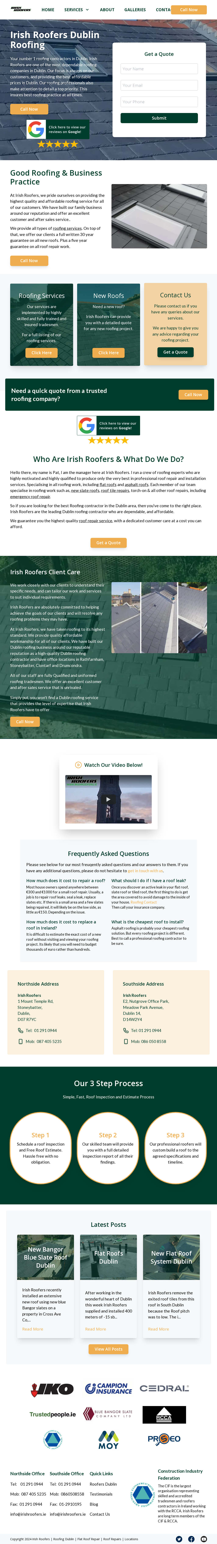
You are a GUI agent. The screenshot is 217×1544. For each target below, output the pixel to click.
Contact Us (100, 1514)
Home (48, 9)
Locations (131, 1539)
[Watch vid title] (108, 799)
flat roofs (108, 484)
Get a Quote (175, 353)
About (107, 9)
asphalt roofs (137, 484)
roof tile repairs (115, 490)
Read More (32, 1329)
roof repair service (95, 520)
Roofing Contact (144, 902)
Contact (165, 9)
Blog (94, 1504)
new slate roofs (85, 490)
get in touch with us (145, 870)
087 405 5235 (33, 1494)
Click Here (42, 353)
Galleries (135, 9)
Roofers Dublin (103, 1484)
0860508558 (72, 1494)
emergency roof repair (30, 496)
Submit (159, 118)
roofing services (67, 228)
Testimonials (101, 1494)
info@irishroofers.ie (28, 1514)
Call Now (189, 9)
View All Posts (108, 1349)
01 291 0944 (31, 1484)
